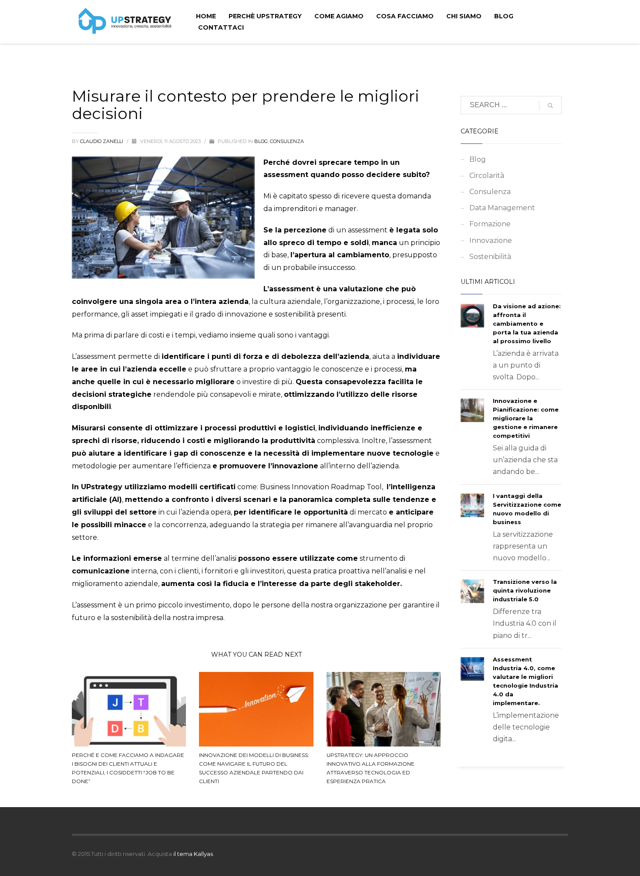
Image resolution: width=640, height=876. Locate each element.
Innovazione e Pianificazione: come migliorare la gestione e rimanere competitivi (526, 418)
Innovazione (490, 240)
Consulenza (287, 141)
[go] (550, 105)
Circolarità (486, 175)
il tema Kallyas (193, 853)
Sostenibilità (490, 256)
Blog (261, 141)
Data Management (502, 208)
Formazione (490, 224)
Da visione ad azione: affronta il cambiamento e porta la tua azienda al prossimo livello (527, 323)
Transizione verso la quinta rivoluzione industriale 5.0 (525, 590)
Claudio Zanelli (102, 141)
